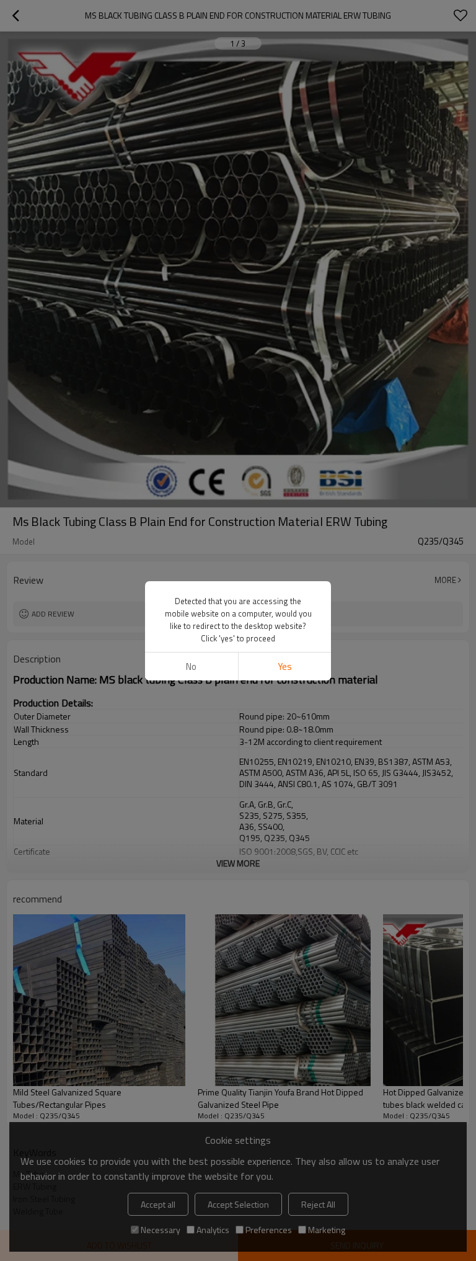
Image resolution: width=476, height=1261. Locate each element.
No (191, 666)
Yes (285, 666)
